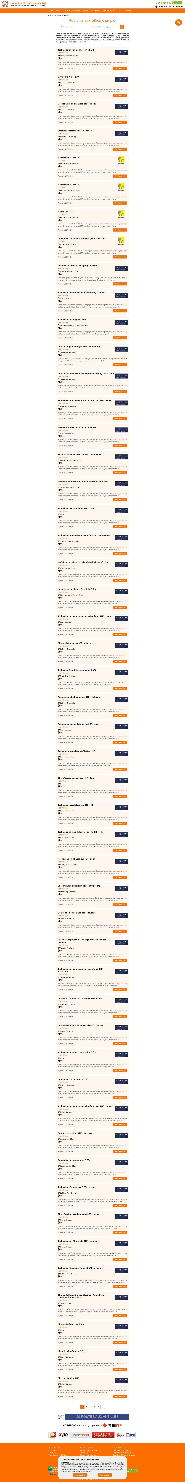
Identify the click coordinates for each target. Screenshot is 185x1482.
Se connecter (162, 6)
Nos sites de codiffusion (57, 1455)
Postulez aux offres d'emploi (92, 20)
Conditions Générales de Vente (124, 1455)
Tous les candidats (86, 1448)
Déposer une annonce (72, 10)
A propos (129, 10)
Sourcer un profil (54, 10)
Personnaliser (80, 1475)
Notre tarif (52, 1453)
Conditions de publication (122, 1453)
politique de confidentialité (69, 1466)
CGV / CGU (115, 1464)
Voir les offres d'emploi (91, 10)
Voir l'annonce (120, 68)
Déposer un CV (108, 10)
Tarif (120, 10)
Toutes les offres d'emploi (89, 1450)
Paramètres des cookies (121, 1450)
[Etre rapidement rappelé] (178, 22)
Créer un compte (177, 6)
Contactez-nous (55, 1448)
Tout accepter (105, 1475)
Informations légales (120, 1448)
